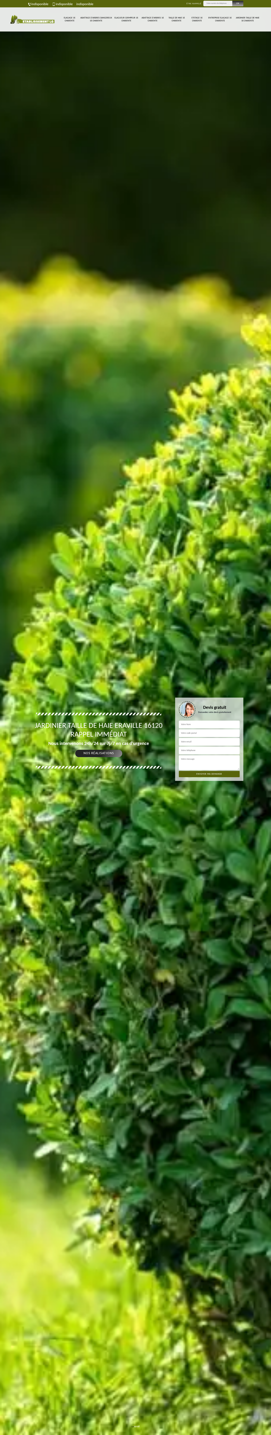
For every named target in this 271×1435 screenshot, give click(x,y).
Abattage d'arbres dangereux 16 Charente (96, 19)
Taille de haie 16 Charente (176, 19)
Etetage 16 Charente (197, 19)
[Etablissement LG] (32, 19)
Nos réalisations (99, 753)
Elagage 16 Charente (69, 19)
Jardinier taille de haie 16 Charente (247, 19)
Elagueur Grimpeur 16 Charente (126, 19)
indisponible (39, 4)
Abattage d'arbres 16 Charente (153, 19)
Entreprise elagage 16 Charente (220, 19)
